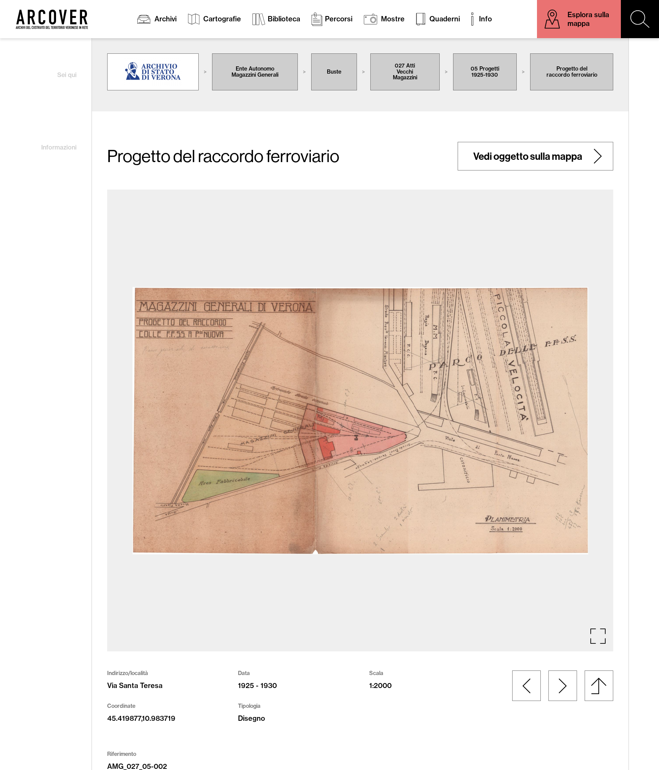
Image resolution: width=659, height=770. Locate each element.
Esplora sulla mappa (588, 19)
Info (485, 18)
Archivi (165, 18)
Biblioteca (284, 18)
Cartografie (222, 18)
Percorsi (338, 18)
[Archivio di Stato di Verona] (153, 71)
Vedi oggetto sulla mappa (527, 156)
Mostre (393, 18)
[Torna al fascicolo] (599, 685)
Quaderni (444, 18)
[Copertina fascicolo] (526, 685)
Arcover (51, 19)
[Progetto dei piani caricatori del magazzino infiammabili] (562, 685)
